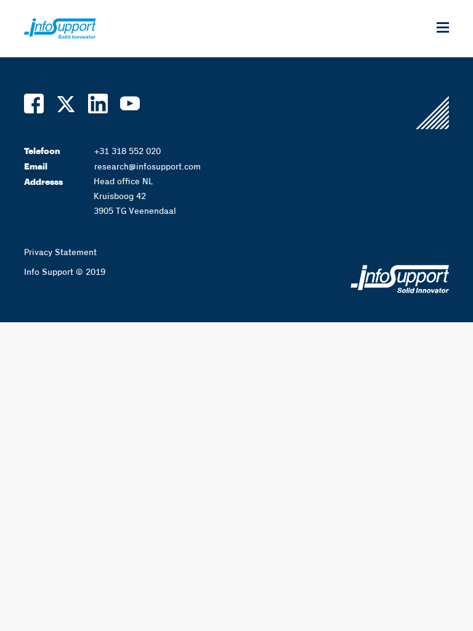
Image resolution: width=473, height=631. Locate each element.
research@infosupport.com (147, 167)
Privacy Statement (60, 253)
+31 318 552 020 (127, 152)
